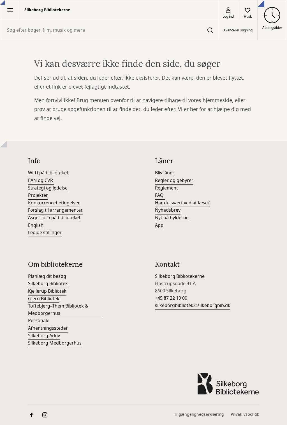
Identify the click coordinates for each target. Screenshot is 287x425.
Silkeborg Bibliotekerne (180, 276)
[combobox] (109, 30)
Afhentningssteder (48, 328)
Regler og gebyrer (174, 180)
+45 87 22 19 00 (171, 298)
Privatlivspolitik (245, 414)
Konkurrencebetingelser (54, 203)
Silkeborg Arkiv (44, 335)
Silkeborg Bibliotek (48, 283)
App (159, 225)
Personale (38, 320)
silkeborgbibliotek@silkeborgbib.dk (192, 305)
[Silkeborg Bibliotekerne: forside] (228, 384)
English (35, 225)
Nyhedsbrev (167, 210)
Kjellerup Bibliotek (47, 291)
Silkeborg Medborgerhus (55, 343)
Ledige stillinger (45, 232)
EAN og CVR (41, 180)
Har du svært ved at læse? (182, 203)
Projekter (38, 195)
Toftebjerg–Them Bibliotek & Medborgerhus (58, 310)
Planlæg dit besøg (47, 276)
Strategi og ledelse (48, 188)
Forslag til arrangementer (55, 210)
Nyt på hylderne (172, 217)
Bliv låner (164, 173)
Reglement (166, 188)
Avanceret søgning (238, 30)
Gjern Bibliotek (43, 298)
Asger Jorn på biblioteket (54, 217)
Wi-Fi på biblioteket (48, 173)
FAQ (160, 195)
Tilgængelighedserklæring (199, 414)
